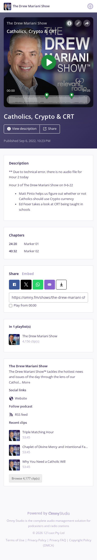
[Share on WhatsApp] (38, 284)
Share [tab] (14, 273)
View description (24, 128)
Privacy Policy (37, 540)
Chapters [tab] (16, 235)
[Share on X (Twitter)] (26, 284)
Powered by (37, 513)
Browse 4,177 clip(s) (26, 478)
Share (52, 128)
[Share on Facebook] (14, 284)
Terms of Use (15, 540)
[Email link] (49, 284)
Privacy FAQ (57, 540)
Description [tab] (19, 163)
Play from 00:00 (25, 305)
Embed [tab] (28, 273)
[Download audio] (61, 284)
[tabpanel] (48, 190)
